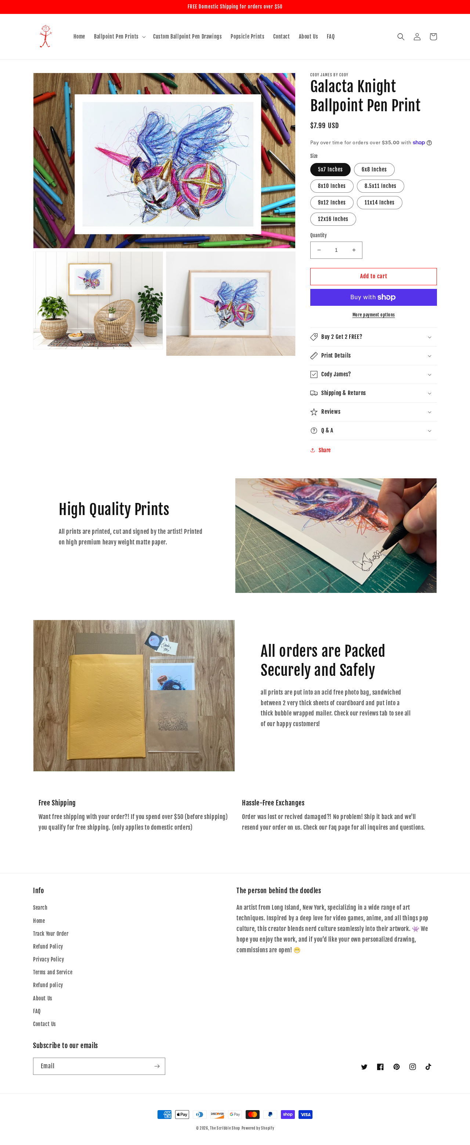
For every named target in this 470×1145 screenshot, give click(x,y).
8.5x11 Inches (381, 186)
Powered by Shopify (258, 1128)
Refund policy (48, 985)
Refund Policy (48, 946)
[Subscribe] (157, 1066)
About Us (43, 998)
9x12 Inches (332, 202)
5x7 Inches (330, 169)
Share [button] (325, 450)
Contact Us (44, 1024)
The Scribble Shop (225, 1128)
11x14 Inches (380, 202)
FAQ (37, 1011)
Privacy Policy (48, 959)
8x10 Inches (332, 186)
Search (40, 908)
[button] (119, 36)
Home (39, 921)
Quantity (318, 235)
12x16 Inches (333, 219)
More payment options (373, 315)
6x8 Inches (374, 169)
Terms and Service (52, 972)
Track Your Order (51, 934)
